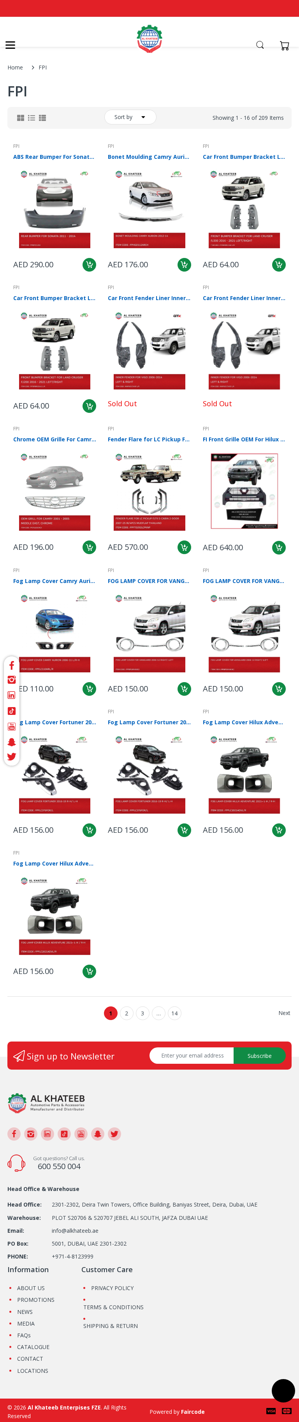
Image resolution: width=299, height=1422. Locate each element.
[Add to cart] (89, 265)
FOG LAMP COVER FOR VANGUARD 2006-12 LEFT (149, 581)
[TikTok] (12, 711)
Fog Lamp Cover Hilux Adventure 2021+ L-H (244, 722)
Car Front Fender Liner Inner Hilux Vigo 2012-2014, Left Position (149, 298)
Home (15, 67)
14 (174, 1013)
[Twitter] (12, 758)
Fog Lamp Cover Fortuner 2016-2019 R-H (149, 722)
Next (284, 1013)
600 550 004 (59, 1166)
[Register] (271, 45)
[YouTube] (12, 726)
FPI (16, 146)
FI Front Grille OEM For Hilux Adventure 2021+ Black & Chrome (244, 439)
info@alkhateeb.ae (75, 1230)
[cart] (287, 45)
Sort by (123, 117)
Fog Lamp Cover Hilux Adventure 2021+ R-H (54, 863)
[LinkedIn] (12, 695)
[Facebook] (12, 664)
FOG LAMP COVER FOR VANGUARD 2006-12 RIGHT (244, 581)
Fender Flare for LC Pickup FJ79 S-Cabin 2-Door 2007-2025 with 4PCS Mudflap (149, 439)
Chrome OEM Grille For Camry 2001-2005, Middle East (54, 439)
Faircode (193, 1411)
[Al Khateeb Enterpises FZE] (149, 43)
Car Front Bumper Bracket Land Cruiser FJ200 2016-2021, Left (244, 156)
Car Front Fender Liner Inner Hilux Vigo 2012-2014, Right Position (244, 298)
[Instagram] (12, 680)
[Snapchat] (12, 742)
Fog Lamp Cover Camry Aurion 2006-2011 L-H (54, 581)
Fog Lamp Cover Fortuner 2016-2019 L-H (54, 722)
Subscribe (260, 1055)
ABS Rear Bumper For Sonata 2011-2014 (54, 156)
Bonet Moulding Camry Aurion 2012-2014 (149, 156)
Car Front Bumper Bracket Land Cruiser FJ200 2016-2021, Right (54, 298)
